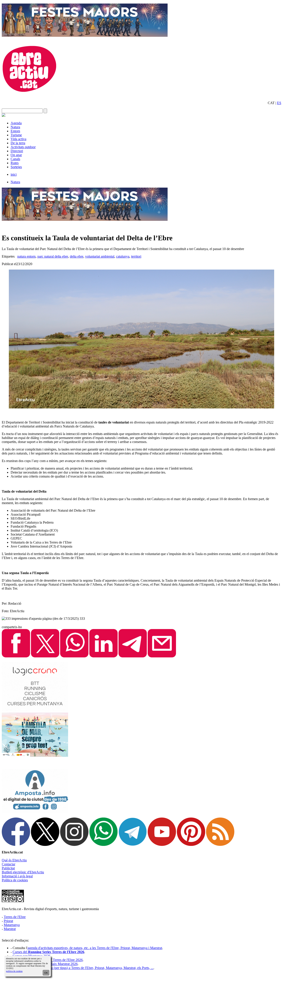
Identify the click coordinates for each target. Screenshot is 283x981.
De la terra (18, 143)
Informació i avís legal (17, 876)
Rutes (15, 163)
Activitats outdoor (23, 147)
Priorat (8, 921)
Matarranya (12, 925)
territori (136, 256)
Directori (17, 151)
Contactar (8, 864)
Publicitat (8, 868)
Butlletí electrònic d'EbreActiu (23, 872)
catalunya (122, 256)
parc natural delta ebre (52, 256)
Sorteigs (16, 167)
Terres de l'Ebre (15, 917)
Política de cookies (15, 880)
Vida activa (18, 139)
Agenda (16, 123)
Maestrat (10, 929)
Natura (15, 127)
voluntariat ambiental (99, 256)
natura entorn (26, 256)
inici (14, 174)
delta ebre (76, 256)
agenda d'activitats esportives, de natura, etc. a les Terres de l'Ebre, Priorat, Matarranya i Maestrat (94, 948)
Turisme (16, 135)
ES (279, 103)
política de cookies (14, 971)
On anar (16, 155)
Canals (15, 159)
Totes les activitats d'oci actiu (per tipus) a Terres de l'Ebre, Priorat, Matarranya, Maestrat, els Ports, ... (83, 968)
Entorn (15, 131)
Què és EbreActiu (14, 860)
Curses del (48, 952)
